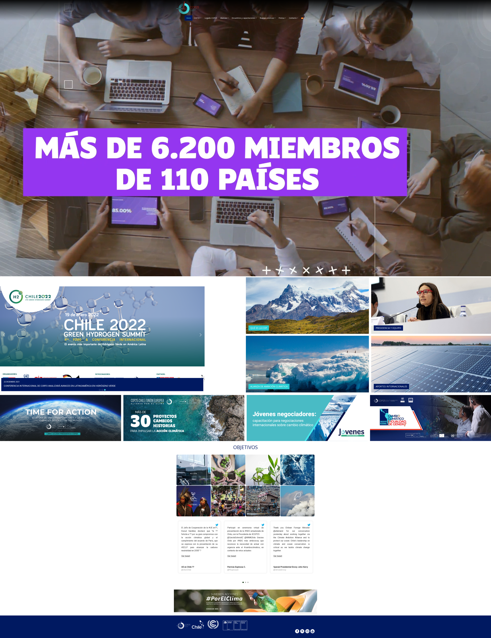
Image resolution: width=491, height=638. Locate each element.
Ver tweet (185, 556)
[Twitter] (302, 631)
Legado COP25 (211, 18)
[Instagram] (307, 631)
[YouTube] (312, 631)
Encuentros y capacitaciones (243, 18)
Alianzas (223, 18)
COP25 (197, 18)
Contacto (293, 18)
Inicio (188, 18)
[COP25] (190, 7)
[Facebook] (297, 631)
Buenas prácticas (267, 18)
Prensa (281, 18)
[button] (102, 334)
